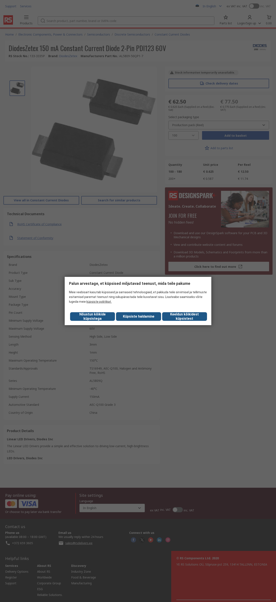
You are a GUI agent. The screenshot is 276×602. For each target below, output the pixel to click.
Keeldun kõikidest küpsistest (184, 316)
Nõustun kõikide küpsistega (92, 316)
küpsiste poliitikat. (99, 301)
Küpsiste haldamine (138, 316)
